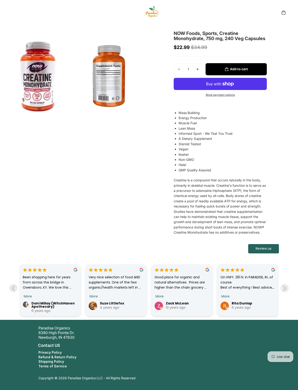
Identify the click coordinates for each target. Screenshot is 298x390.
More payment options (220, 95)
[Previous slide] (13, 288)
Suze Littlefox (112, 303)
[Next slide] (285, 288)
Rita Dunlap (242, 303)
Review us (263, 248)
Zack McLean (177, 303)
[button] (33, 345)
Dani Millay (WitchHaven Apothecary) (53, 305)
